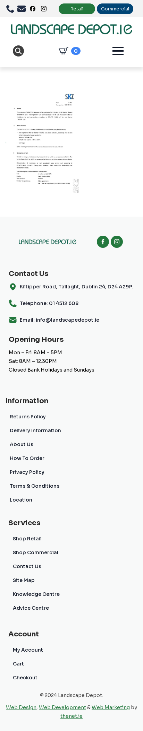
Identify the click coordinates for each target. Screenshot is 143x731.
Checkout (25, 678)
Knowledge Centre (36, 594)
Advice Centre (31, 608)
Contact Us (27, 566)
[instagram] (117, 242)
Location (21, 500)
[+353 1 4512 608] (11, 9)
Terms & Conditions (34, 486)
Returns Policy (28, 417)
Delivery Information (35, 430)
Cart (18, 664)
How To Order (27, 458)
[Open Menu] (118, 50)
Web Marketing (111, 707)
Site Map (24, 580)
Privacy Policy (27, 472)
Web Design (21, 707)
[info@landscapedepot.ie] (22, 9)
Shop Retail (27, 539)
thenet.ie (71, 716)
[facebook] (103, 242)
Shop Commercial (35, 552)
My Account (28, 650)
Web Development (62, 707)
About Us (21, 444)
